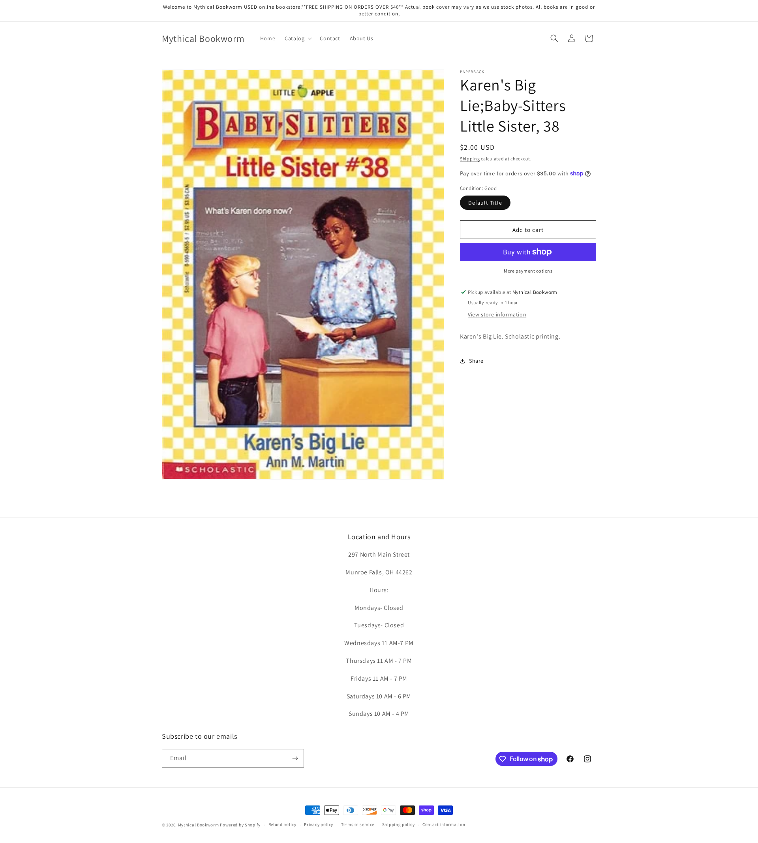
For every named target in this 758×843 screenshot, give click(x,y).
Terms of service (357, 825)
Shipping (470, 159)
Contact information (443, 825)
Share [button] (476, 360)
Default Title (485, 202)
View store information (497, 314)
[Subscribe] (295, 758)
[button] (297, 38)
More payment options (528, 271)
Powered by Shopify (240, 825)
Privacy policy (318, 825)
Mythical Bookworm (198, 825)
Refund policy (282, 825)
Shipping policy (398, 825)
